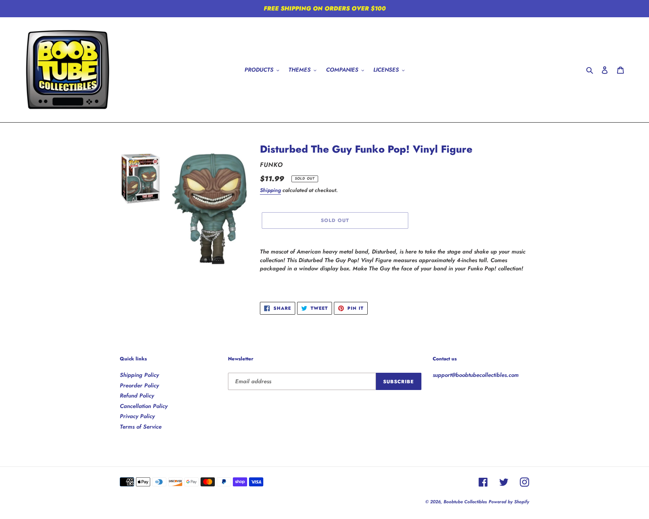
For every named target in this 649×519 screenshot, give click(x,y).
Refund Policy (137, 396)
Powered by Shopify (509, 501)
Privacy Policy (137, 416)
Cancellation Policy (144, 406)
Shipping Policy (139, 375)
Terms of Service (140, 427)
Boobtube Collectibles (465, 501)
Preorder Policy (139, 385)
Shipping (270, 190)
